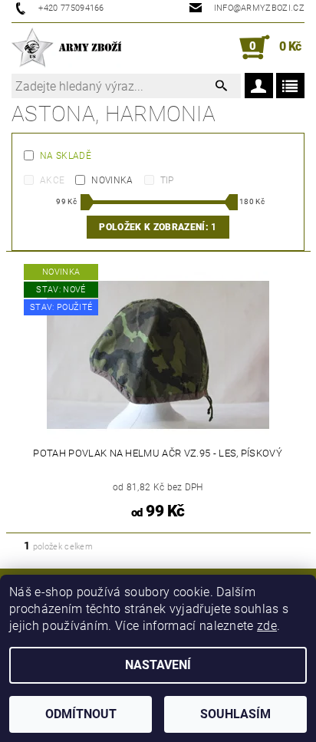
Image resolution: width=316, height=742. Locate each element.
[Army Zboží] (66, 48)
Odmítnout (81, 714)
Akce (52, 180)
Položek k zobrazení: (157, 227)
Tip (167, 180)
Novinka (112, 180)
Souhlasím (235, 714)
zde (267, 625)
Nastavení (158, 665)
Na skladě (65, 155)
